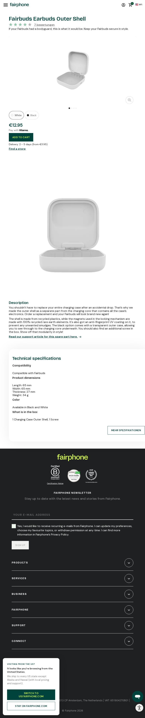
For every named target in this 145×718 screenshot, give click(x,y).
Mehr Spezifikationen (126, 430)
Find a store (17, 149)
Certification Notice (55, 483)
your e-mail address (31, 515)
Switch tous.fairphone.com (31, 695)
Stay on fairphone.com (31, 706)
